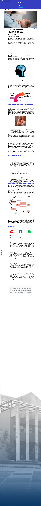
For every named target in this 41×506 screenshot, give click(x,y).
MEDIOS (19, 5)
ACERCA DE (19, 2)
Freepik (36, 28)
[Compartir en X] (1, 254)
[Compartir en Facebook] (1, 252)
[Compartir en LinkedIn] (1, 250)
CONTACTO (19, 6)
